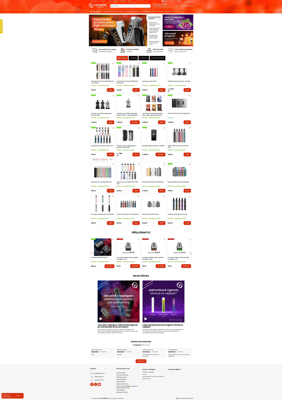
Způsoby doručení (121, 377)
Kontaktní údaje (120, 373)
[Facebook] (92, 384)
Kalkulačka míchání (122, 392)
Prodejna (123, 1)
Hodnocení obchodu (141, 341)
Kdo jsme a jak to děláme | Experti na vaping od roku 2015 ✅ (127, 387)
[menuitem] (95, 11)
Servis (144, 374)
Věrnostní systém (112, 1)
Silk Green (104, 159)
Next (190, 253)
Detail (110, 90)
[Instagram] (95, 384)
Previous (91, 253)
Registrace (187, 1)
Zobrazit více (141, 361)
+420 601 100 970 (161, 6)
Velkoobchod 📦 (121, 379)
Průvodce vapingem (148, 372)
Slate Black (96, 159)
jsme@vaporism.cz (161, 4)
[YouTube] (99, 384)
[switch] (165, 1)
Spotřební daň (147, 378)
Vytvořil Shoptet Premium (185, 398)
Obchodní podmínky (122, 375)
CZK (171, 1)
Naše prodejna (120, 390)
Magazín (103, 1)
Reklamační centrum (122, 384)
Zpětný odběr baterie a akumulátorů (153, 376)
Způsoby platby (120, 382)
